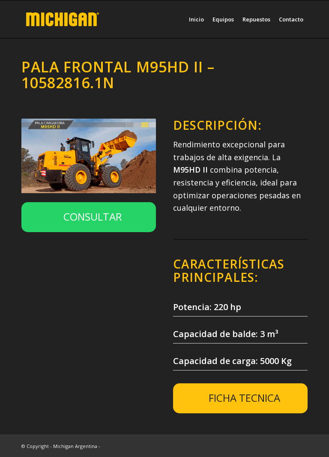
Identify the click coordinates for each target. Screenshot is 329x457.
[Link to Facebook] (301, 445)
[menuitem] (196, 19)
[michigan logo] (62, 19)
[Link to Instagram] (288, 445)
